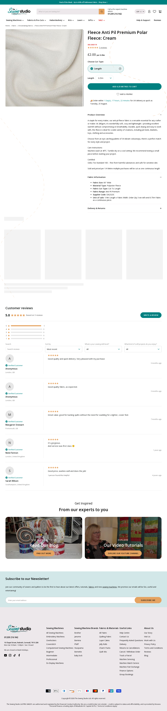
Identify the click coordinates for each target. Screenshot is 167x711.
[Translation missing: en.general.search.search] (102, 11)
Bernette (78, 643)
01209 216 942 (11, 629)
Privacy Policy (150, 636)
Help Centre (124, 624)
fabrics (91, 578)
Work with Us (149, 632)
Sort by (48, 336)
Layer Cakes (104, 632)
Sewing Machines (14, 20)
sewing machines (109, 578)
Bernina (77, 632)
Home (7, 26)
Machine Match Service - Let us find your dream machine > (83, 2)
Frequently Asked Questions (131, 632)
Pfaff (76, 636)
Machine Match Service (129, 655)
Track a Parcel (126, 647)
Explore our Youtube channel (123, 545)
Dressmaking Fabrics (26, 26)
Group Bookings (126, 666)
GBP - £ (138, 12)
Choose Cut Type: (96, 61)
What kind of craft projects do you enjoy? (140, 336)
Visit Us (147, 628)
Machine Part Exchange (129, 658)
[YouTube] (5, 647)
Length (98, 68)
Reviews (157, 20)
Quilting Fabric (105, 628)
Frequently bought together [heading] (83, 219)
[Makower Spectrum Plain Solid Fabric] (102, 245)
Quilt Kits (103, 643)
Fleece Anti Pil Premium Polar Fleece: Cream (51, 26)
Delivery (123, 636)
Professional (51, 651)
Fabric (14, 26)
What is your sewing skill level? (97, 336)
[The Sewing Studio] (19, 12)
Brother (77, 624)
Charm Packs (104, 639)
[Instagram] (10, 647)
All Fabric (103, 624)
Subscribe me (148, 592)
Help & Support (143, 20)
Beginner (50, 643)
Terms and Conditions (153, 639)
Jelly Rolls (103, 636)
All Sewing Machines (54, 624)
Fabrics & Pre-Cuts (35, 20)
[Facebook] (19, 647)
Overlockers (51, 632)
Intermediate (51, 647)
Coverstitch (51, 636)
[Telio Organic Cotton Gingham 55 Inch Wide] (138, 245)
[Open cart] (160, 11)
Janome (77, 628)
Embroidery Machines (55, 628)
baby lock (78, 647)
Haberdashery (56, 20)
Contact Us (124, 628)
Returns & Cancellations (130, 639)
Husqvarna (78, 639)
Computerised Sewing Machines (59, 639)
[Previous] (6, 256)
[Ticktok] (14, 647)
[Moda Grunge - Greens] (29, 245)
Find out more (44, 545)
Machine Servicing (127, 651)
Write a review (151, 307)
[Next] (160, 256)
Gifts (90, 20)
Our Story (148, 624)
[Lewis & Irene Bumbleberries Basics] (65, 245)
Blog (146, 647)
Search (8, 336)
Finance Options (126, 662)
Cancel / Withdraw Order (130, 643)
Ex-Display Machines (55, 655)
